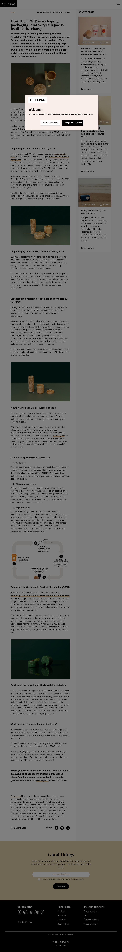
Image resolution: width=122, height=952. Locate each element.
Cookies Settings (50, 122)
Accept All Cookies (72, 122)
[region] (61, 112)
